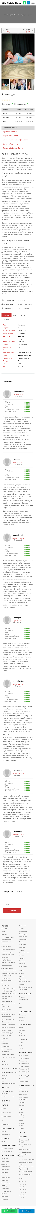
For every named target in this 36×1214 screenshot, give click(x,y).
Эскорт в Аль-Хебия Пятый (25, 1156)
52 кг (19, 363)
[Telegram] (28, 2)
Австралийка (6, 1166)
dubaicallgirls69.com (11, 2)
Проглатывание (7, 1049)
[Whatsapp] (24, 2)
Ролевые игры (6, 1030)
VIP (3, 1120)
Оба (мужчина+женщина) (9, 1082)
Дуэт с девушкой (7, 968)
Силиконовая (23, 1081)
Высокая (22, 1105)
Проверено (5, 1124)
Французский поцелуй (9, 988)
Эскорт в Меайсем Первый (25, 1141)
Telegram (28, 1211)
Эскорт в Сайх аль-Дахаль (13, 148)
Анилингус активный (8, 1024)
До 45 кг (21, 1112)
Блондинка (22, 1015)
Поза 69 (4, 929)
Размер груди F (24, 1069)
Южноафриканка (24, 953)
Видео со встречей (8, 1054)
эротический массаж (9, 211)
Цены (15, 315)
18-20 (21, 1043)
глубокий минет (22, 208)
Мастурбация (6, 1009)
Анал (3, 931)
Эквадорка (5, 1188)
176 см (20, 366)
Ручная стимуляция (8, 1004)
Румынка (22, 947)
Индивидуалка (6, 1116)
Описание (6, 315)
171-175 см (22, 1192)
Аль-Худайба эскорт (25, 1171)
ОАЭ (24, 330)
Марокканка (23, 936)
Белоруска (5, 1169)
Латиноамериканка (24, 352)
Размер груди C (24, 1061)
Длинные (22, 1035)
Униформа (5, 1051)
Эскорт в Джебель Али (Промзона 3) (26, 1168)
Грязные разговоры (8, 962)
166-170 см (22, 1189)
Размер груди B (23, 358)
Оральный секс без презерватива (8, 1015)
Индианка (5, 1199)
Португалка (22, 944)
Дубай (23, 15)
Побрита (21, 341)
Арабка (21, 973)
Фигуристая (23, 1094)
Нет (19, 350)
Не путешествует (7, 1149)
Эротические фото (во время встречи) (9, 974)
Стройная (21, 333)
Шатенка (21, 336)
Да (20, 1003)
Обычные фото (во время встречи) (8, 938)
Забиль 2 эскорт (24, 1149)
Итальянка (22, 926)
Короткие (22, 1030)
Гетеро (4, 1131)
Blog (20, 1007)
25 (19, 328)
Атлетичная (23, 1089)
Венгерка (5, 1196)
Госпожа (4, 1012)
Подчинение (6, 1046)
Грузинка (5, 1194)
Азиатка (21, 976)
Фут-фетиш (5, 985)
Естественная (22, 361)
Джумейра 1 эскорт (10, 136)
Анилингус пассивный (9, 1027)
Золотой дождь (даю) (9, 993)
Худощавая (22, 1099)
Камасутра (5, 1006)
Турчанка (22, 958)
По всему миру (7, 1151)
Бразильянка (6, 1177)
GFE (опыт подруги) (8, 991)
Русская (21, 950)
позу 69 (27, 213)
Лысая (21, 1027)
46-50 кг (21, 1115)
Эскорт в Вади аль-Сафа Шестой (15, 140)
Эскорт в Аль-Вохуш (11, 144)
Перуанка (22, 942)
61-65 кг (21, 1123)
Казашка (21, 928)
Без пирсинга (22, 344)
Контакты (6, 319)
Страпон (4, 1041)
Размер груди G (24, 1072)
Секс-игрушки (6, 1035)
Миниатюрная (23, 1097)
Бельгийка (5, 1172)
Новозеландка (23, 939)
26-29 (21, 1048)
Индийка (22, 984)
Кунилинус (5, 957)
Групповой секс (7, 1001)
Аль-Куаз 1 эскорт (25, 1152)
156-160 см (22, 1184)
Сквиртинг (5, 1038)
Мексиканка (23, 931)
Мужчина (5, 1075)
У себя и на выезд (8, 1097)
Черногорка (23, 934)
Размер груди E (24, 1066)
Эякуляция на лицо (8, 949)
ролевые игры (17, 213)
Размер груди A (24, 1055)
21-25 (21, 1045)
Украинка (22, 961)
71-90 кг (21, 1128)
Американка (6, 1158)
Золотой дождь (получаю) (7, 997)
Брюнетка (22, 1020)
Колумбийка (6, 1183)
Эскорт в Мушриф (25, 1174)
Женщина (21, 325)
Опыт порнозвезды (8, 1019)
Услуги (23, 315)
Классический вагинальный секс (8, 943)
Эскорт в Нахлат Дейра (26, 1159)
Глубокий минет (7, 960)
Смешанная (23, 989)
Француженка (6, 1191)
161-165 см (22, 1187)
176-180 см (22, 1195)
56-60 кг (21, 1120)
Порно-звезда (6, 1112)
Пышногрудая (23, 1091)
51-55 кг (21, 1118)
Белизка (4, 1175)
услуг (26, 180)
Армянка (4, 1164)
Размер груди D (24, 1063)
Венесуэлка (23, 966)
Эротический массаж (9, 971)
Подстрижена (23, 999)
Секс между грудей (8, 1033)
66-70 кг (21, 1126)
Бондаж (4, 934)
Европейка (22, 979)
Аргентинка (5, 1161)
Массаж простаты (8, 1022)
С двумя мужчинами (8, 1057)
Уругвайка (22, 963)
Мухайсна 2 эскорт (10, 132)
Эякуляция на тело (8, 954)
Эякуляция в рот (7, 952)
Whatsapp (11, 1211)
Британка (5, 1180)
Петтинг (4, 983)
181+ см (21, 1197)
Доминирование (7, 965)
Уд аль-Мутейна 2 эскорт (25, 1145)
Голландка (5, 1185)
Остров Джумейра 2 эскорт (25, 1163)
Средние (21, 339)
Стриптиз (5, 1043)
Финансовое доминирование (7, 979)
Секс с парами (6, 946)
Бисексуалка (6, 1134)
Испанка (21, 955)
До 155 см (22, 1181)
